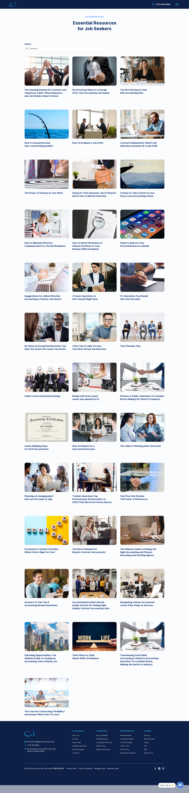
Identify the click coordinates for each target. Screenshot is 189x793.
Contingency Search (127, 739)
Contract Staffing (126, 742)
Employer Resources (103, 749)
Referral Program (78, 749)
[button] (177, 4)
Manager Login (99, 768)
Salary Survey (101, 746)
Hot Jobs (75, 739)
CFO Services (124, 749)
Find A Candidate (102, 735)
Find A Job (75, 735)
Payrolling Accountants (128, 753)
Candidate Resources (79, 746)
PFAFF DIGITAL (58, 768)
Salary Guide (76, 742)
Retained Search (125, 735)
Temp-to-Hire (125, 746)
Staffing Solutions (102, 739)
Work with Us (148, 753)
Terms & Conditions (86, 768)
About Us (147, 735)
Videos (146, 742)
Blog (145, 749)
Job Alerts (75, 753)
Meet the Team (149, 739)
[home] (12, 4)
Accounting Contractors (104, 742)
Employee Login (113, 768)
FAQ (145, 746)
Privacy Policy (72, 768)
